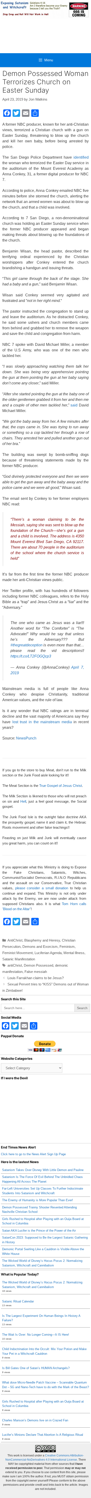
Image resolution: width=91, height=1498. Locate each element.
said (73, 405)
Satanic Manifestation (18, 959)
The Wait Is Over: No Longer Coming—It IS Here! (35, 1334)
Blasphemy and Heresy (42, 940)
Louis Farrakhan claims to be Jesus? (35, 978)
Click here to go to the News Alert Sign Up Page (33, 1154)
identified (81, 157)
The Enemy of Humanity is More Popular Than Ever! (37, 1200)
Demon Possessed (38, 965)
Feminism (67, 947)
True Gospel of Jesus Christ (60, 786)
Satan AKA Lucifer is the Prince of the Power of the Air (39, 1230)
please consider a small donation (41, 888)
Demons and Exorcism (40, 947)
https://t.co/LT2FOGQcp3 (30, 656)
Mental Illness (73, 953)
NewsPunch (26, 738)
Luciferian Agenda (48, 953)
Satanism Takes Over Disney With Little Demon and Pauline (43, 1170)
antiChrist (14, 965)
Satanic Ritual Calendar (18, 1301)
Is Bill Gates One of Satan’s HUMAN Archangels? (36, 1368)
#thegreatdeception (26, 645)
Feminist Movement (17, 953)
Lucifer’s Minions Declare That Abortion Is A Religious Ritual (42, 1434)
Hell (23, 801)
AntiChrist (14, 940)
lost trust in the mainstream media (42, 722)
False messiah (35, 972)
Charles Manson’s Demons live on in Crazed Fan (35, 1420)
